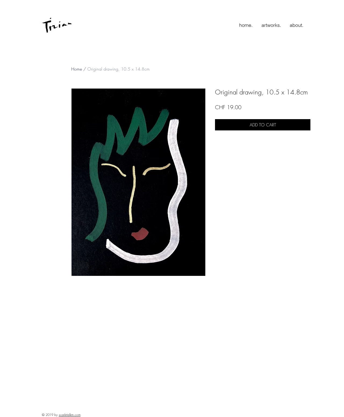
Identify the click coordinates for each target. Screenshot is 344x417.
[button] (271, 25)
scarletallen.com (70, 414)
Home (76, 69)
